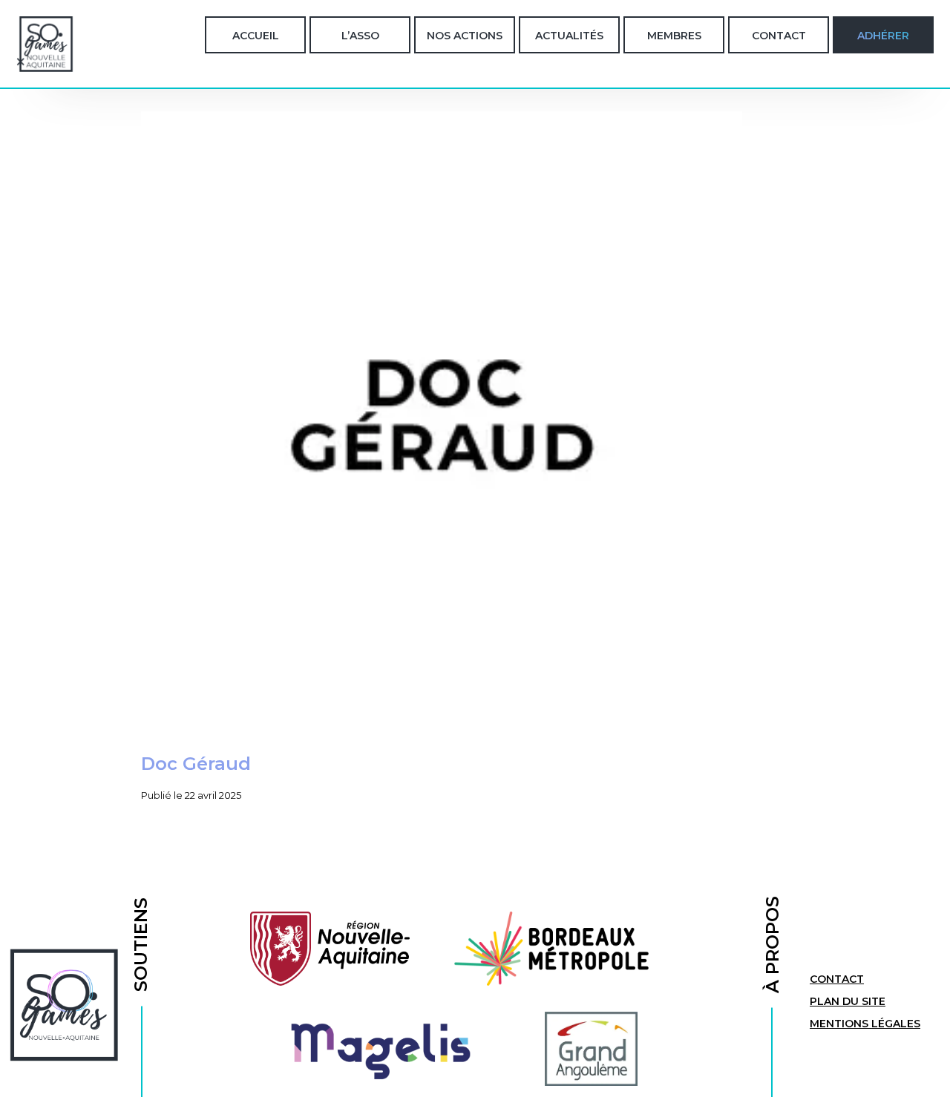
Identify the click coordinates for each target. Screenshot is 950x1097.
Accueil (255, 35)
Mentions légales (865, 1023)
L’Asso (360, 35)
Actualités (569, 35)
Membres (674, 35)
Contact (779, 35)
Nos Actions (464, 35)
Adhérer (883, 35)
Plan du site (847, 1001)
